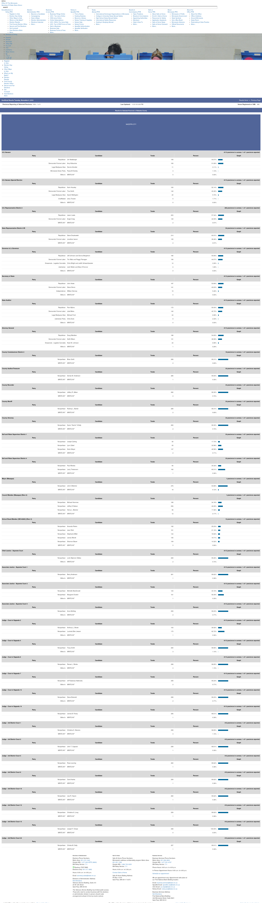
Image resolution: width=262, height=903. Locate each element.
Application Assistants (159, 20)
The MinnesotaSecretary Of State (12, 4)
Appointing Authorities (140, 18)
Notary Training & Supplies (83, 20)
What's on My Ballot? (16, 20)
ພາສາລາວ (9, 50)
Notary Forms (79, 24)
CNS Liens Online (56, 18)
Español (8, 37)
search (5, 7)
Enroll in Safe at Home (159, 16)
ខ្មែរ (6, 54)
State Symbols (176, 18)
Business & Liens (49, 11)
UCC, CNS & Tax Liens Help (59, 22)
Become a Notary (80, 18)
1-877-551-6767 (166, 862)
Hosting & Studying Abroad (104, 22)
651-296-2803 (165, 860)
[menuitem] (16, 21)
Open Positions (138, 14)
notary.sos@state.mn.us (169, 889)
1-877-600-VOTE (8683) (89, 862)
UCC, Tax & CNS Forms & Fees (60, 24)
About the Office (190, 11)
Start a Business (55, 26)
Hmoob (8, 39)
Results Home (243, 100)
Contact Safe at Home (120, 872)
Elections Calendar (37, 22)
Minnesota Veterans (178, 22)
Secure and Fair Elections (18, 26)
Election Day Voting (16, 16)
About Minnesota (171, 11)
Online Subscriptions (56, 20)
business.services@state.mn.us (166, 883)
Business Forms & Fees (58, 30)
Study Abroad (94, 11)
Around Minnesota (197, 18)
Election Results (15, 22)
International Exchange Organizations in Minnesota (112, 14)
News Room (195, 20)
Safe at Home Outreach (160, 24)
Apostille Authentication (82, 26)
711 (86, 864)
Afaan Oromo (10, 52)
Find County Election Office (18, 24)
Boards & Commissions (133, 11)
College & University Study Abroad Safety (109, 16)
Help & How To (138, 22)
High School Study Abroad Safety (106, 18)
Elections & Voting (9, 11)
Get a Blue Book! (177, 20)
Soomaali (9, 41)
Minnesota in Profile (178, 14)
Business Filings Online (57, 14)
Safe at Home (150, 11)
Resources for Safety (159, 18)
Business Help (54, 28)
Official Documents (178, 24)
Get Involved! (14, 28)
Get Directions (77, 881)
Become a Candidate (38, 14)
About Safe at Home (158, 14)
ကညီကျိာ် (9, 58)
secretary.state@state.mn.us (86, 875)
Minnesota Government (179, 16)
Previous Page (255, 100)
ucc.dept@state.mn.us (167, 887)
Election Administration (31, 11)
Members (136, 20)
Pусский (8, 46)
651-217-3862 (87, 869)
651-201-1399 (117, 862)
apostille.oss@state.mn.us (171, 885)
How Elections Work (16, 30)
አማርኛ (8, 56)
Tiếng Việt (9, 44)
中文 (7, 48)
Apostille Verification (81, 28)
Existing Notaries (80, 16)
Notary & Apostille (73, 11)
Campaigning (35, 16)
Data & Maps (35, 18)
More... (12, 32)
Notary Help (78, 22)
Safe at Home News (158, 22)
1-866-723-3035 (126, 864)
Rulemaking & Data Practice (200, 22)
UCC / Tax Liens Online (57, 16)
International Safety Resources (106, 20)
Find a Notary (79, 14)
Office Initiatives (196, 16)
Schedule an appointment (160, 873)
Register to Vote (15, 14)
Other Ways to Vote (16, 18)
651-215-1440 (85, 860)
